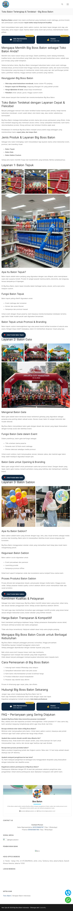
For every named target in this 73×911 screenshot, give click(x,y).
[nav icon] (68, 4)
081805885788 (33, 830)
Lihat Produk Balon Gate (13, 477)
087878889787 (38, 827)
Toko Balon (7, 896)
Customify (42, 907)
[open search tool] (62, 4)
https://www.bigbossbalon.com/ (46, 811)
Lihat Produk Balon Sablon (14, 594)
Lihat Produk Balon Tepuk (14, 335)
